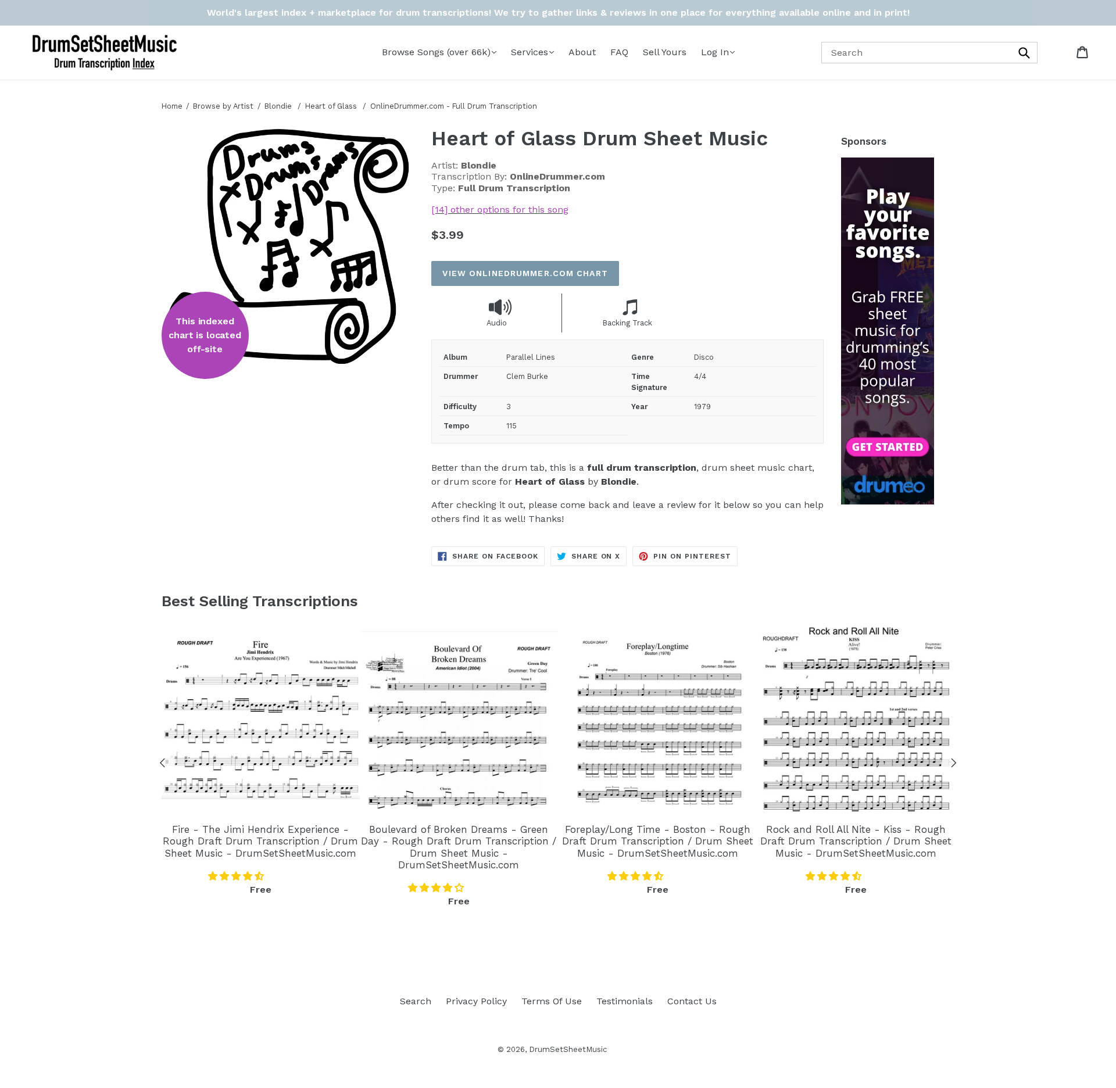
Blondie (278, 106)
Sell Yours (664, 52)
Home (172, 106)
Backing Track (627, 322)
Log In (715, 52)
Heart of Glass (332, 106)
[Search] (1025, 52)
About (582, 52)
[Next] (954, 765)
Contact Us (692, 1001)
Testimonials (624, 1001)
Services (529, 52)
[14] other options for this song (499, 209)
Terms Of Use (551, 1001)
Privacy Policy (476, 1001)
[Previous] (163, 765)
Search (415, 1001)
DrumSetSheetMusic (568, 1049)
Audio (497, 322)
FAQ (619, 52)
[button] (237, 876)
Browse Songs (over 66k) (436, 52)
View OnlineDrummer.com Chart (524, 273)
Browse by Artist (223, 106)
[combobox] (930, 52)
